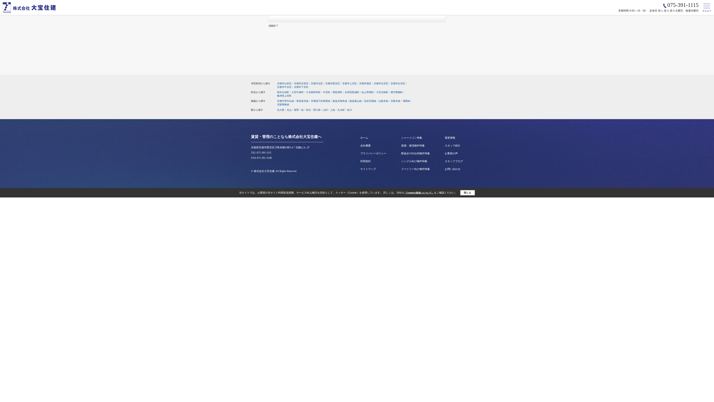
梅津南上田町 (284, 95)
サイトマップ (368, 169)
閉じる (467, 192)
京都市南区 (365, 83)
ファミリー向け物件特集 (415, 169)
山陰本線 (383, 101)
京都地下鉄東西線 (320, 101)
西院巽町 (337, 92)
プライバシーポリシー (373, 153)
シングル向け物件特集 (414, 161)
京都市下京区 (301, 87)
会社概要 (365, 145)
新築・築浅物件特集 (413, 145)
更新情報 (450, 137)
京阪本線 (395, 101)
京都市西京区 (332, 83)
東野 (296, 110)
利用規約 (365, 161)
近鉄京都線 (370, 101)
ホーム (364, 137)
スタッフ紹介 (452, 145)
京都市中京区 (284, 87)
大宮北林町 (382, 92)
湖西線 (406, 101)
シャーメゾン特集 (411, 137)
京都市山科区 (284, 83)
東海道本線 (302, 101)
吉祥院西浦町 (352, 92)
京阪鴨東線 (283, 104)
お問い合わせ (452, 169)
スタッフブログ (454, 161)
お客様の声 (451, 153)
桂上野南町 (368, 92)
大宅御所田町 (313, 92)
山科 (325, 110)
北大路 (280, 110)
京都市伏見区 (301, 83)
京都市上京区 (349, 83)
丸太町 (341, 110)
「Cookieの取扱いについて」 (419, 193)
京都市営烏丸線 (285, 101)
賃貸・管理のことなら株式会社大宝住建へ (286, 137)
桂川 (349, 110)
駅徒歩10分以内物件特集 (415, 153)
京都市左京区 (398, 83)
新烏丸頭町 (283, 92)
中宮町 (326, 92)
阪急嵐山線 (356, 101)
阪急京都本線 (340, 101)
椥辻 (308, 110)
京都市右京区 (381, 83)
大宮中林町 (298, 92)
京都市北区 (317, 83)
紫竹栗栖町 (397, 92)
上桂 (332, 110)
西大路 (317, 110)
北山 (289, 110)
